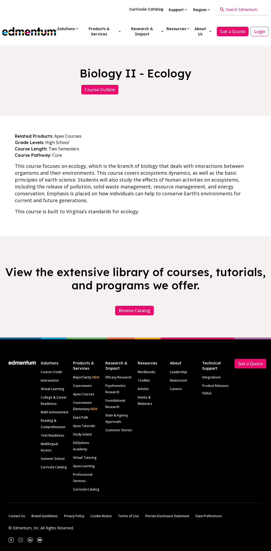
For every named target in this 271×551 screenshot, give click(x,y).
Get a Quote (232, 31)
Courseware (82, 385)
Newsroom (178, 380)
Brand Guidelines (44, 516)
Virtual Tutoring (85, 457)
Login (259, 31)
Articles (143, 389)
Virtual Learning (52, 389)
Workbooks (146, 372)
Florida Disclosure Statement (167, 516)
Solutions (49, 363)
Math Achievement (54, 412)
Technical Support (211, 366)
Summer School (53, 458)
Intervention (50, 380)
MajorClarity (82, 377)
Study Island (82, 434)
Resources (147, 363)
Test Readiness (52, 435)
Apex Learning (84, 466)
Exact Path (80, 417)
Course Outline (100, 89)
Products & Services (83, 366)
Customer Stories (118, 430)
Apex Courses (83, 394)
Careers (176, 389)
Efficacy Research (118, 377)
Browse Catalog (134, 310)
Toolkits (144, 380)
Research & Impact (116, 366)
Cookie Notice (101, 516)
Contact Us (16, 516)
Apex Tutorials (84, 426)
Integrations (211, 377)
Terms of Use (128, 516)
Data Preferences (209, 516)
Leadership (178, 372)
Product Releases (215, 385)
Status (207, 393)
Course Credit (51, 372)
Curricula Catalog (54, 467)
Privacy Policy (74, 516)
